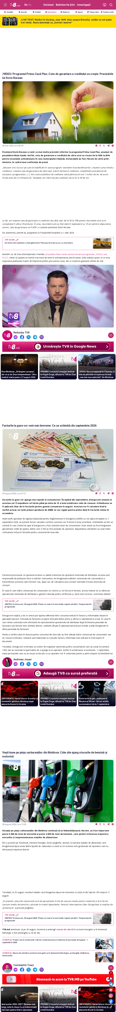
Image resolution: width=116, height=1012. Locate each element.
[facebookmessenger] (96, 146)
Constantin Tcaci (23, 965)
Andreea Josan (22, 659)
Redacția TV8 (21, 332)
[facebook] (100, 146)
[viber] (113, 146)
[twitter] (104, 146)
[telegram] (108, 146)
